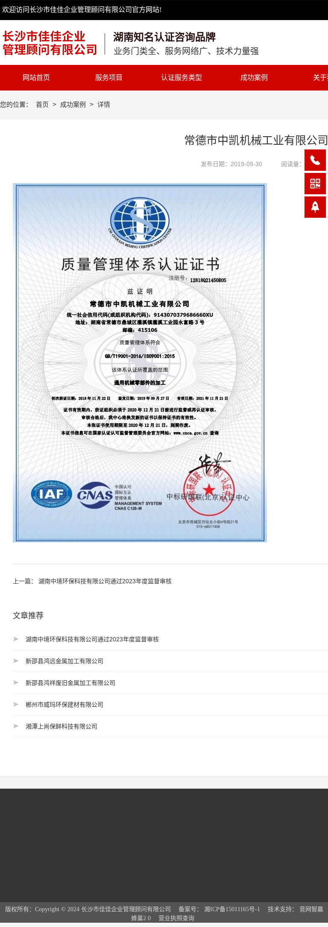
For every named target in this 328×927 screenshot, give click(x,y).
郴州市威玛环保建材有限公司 (64, 704)
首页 (43, 104)
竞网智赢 (311, 909)
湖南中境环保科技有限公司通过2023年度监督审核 (105, 581)
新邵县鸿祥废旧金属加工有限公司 (70, 682)
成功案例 (74, 104)
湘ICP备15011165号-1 (232, 909)
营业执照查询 (176, 918)
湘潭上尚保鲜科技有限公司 (61, 726)
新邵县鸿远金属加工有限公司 (64, 661)
